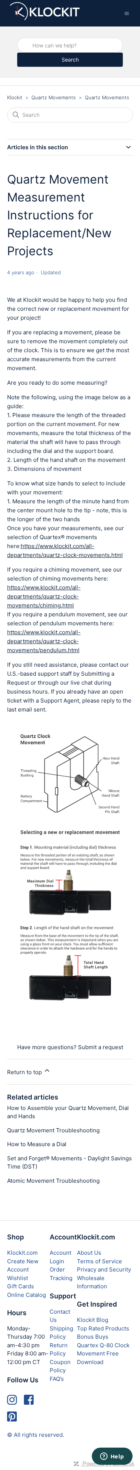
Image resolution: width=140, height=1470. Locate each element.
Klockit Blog (92, 1319)
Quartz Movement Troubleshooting (53, 1130)
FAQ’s (57, 1378)
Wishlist (17, 1278)
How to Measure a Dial (36, 1144)
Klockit (14, 97)
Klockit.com (22, 1252)
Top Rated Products (103, 1328)
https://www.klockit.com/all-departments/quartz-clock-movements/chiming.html (44, 596)
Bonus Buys (92, 1336)
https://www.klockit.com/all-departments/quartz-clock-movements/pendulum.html (44, 641)
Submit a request (100, 1047)
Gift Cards (20, 1286)
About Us (89, 1252)
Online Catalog (26, 1294)
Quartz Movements (53, 97)
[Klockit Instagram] (12, 1400)
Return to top (25, 1072)
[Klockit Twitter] (12, 1416)
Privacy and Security (104, 1269)
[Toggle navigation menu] (126, 13)
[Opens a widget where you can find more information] (112, 1457)
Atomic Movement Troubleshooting (53, 1180)
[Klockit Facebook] (29, 1400)
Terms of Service (99, 1261)
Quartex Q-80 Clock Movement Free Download (103, 1354)
